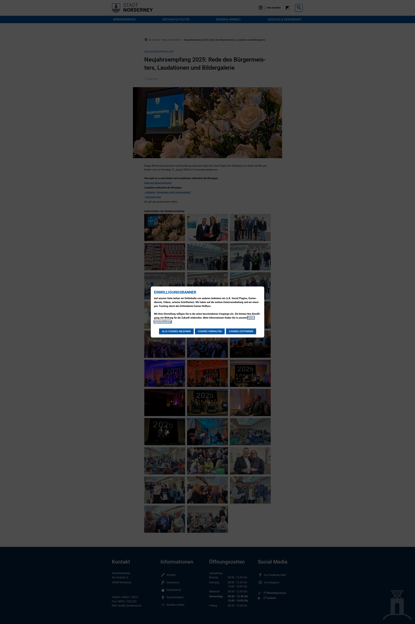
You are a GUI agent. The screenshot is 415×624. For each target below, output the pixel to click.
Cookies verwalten (210, 331)
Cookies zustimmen (241, 331)
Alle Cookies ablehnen (176, 331)
